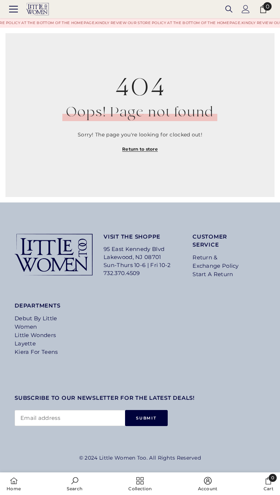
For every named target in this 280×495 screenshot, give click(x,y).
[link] (74, 484)
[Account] (246, 9)
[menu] (13, 9)
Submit (146, 418)
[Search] (229, 9)
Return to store (140, 149)
